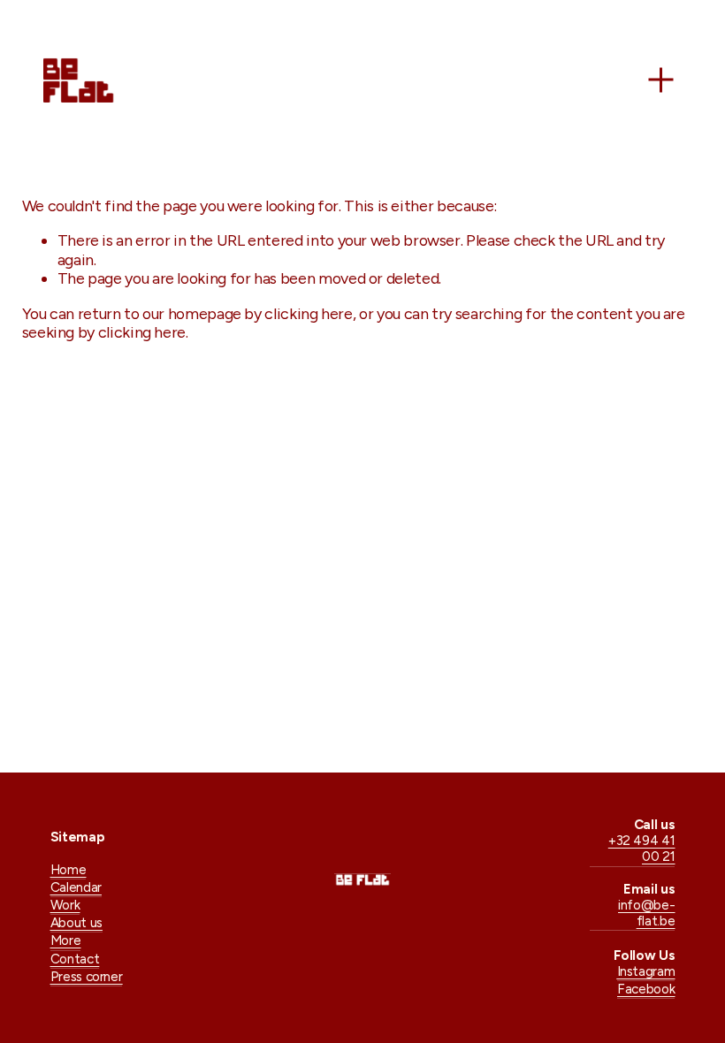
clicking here (308, 313)
